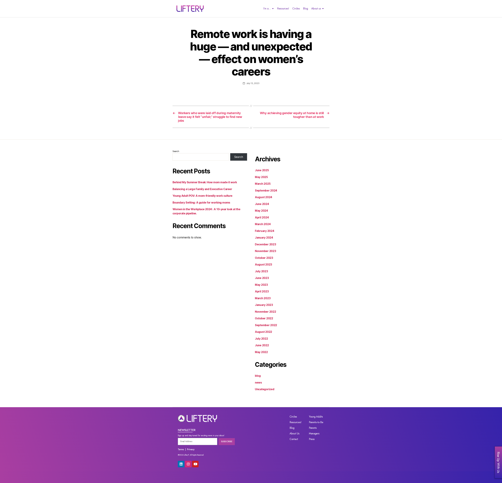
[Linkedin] (181, 464)
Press (312, 439)
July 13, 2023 (252, 83)
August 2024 (263, 197)
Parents (313, 428)
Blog (305, 8)
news (258, 382)
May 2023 (261, 284)
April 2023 (262, 291)
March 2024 (263, 224)
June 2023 (262, 278)
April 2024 (262, 217)
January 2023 (264, 305)
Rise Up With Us (498, 462)
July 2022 (261, 338)
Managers (314, 433)
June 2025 (262, 170)
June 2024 (262, 204)
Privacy (190, 449)
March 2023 (262, 298)
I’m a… (267, 8)
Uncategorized (264, 389)
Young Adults (316, 416)
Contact (294, 439)
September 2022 (266, 325)
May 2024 (261, 210)
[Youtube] (195, 464)
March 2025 (262, 183)
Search (176, 151)
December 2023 (265, 244)
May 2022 (261, 352)
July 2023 (261, 271)
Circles (296, 8)
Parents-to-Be (316, 422)
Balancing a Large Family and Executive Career (202, 189)
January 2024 (264, 237)
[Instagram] (188, 464)
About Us (294, 433)
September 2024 (266, 190)
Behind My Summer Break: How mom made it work (205, 182)
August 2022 (263, 331)
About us (316, 8)
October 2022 (264, 318)
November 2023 (265, 251)
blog (258, 375)
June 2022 (262, 345)
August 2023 (263, 264)
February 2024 (264, 231)
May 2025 (261, 177)
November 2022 (265, 311)
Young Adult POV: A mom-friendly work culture (202, 195)
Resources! (283, 8)
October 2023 (264, 257)
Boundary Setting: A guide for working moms (201, 202)
